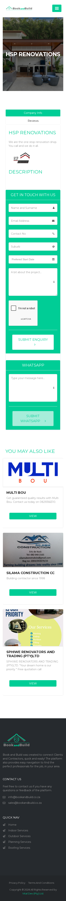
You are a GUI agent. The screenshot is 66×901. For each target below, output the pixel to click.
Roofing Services (19, 847)
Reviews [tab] (33, 120)
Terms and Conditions (41, 882)
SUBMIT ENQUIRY (33, 340)
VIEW (33, 516)
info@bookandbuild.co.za (24, 797)
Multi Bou (16, 493)
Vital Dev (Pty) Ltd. (33, 893)
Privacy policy (17, 882)
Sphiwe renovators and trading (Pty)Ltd (30, 654)
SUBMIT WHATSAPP (30, 418)
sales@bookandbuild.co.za (25, 802)
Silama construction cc (30, 573)
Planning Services (19, 842)
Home (12, 824)
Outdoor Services (19, 836)
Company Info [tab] (33, 113)
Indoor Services (18, 830)
